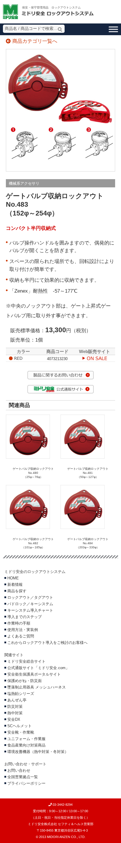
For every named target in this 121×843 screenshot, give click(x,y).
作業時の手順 (18, 623)
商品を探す (16, 591)
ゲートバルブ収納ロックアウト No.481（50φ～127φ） (87, 473)
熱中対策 (15, 713)
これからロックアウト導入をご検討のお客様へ (47, 643)
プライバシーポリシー (26, 783)
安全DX (13, 720)
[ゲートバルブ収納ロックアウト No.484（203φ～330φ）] (82, 528)
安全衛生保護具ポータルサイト (34, 674)
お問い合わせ (18, 771)
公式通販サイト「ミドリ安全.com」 (38, 668)
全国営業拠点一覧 (22, 777)
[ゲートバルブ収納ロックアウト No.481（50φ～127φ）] (82, 457)
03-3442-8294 (62, 804)
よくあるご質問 (20, 636)
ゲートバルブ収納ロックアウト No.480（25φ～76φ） (33, 473)
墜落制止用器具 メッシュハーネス (36, 687)
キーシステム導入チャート (30, 610)
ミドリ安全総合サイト (26, 661)
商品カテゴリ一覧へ (34, 41)
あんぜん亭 (16, 700)
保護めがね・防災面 (24, 681)
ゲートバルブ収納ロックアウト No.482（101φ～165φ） (35, 543)
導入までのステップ (24, 617)
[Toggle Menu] (113, 29)
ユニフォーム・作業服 (26, 739)
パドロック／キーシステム (30, 604)
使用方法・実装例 (22, 630)
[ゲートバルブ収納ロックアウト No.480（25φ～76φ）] (28, 457)
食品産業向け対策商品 (26, 745)
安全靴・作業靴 (20, 732)
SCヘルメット (19, 726)
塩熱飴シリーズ (20, 694)
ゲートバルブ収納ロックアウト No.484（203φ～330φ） (89, 543)
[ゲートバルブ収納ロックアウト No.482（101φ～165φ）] (28, 528)
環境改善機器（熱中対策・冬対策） (37, 752)
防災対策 (15, 707)
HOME (13, 578)
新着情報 (15, 585)
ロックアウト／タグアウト (30, 598)
